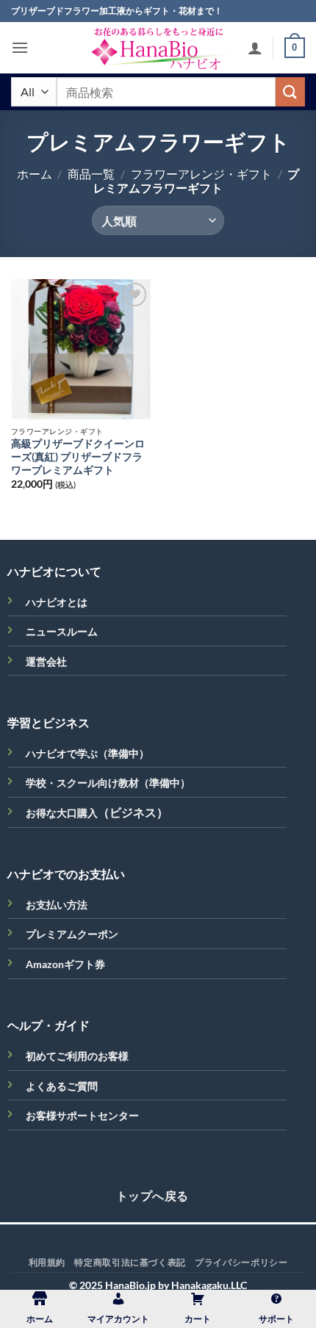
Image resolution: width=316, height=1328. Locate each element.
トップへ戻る (152, 1195)
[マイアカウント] (255, 48)
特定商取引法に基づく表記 (129, 1262)
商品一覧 (91, 174)
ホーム (34, 174)
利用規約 (47, 1262)
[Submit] (290, 91)
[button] (20, 47)
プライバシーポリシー (241, 1262)
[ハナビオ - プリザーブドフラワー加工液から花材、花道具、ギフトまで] (158, 47)
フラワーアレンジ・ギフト (201, 174)
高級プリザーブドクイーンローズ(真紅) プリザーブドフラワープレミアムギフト (78, 456)
